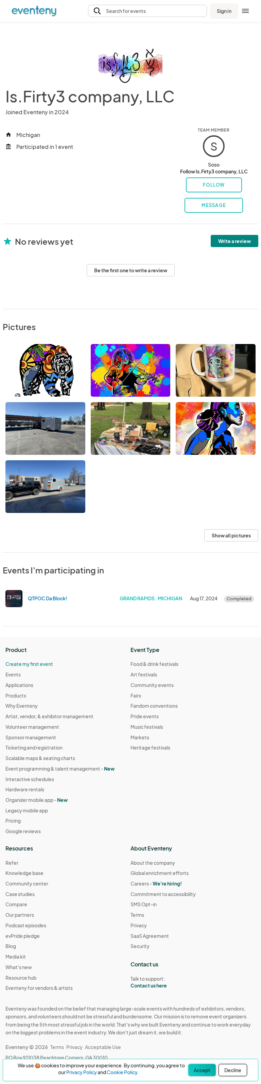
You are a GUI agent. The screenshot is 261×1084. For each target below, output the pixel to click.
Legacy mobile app (26, 810)
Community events (152, 685)
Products (15, 695)
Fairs (135, 695)
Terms (137, 915)
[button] (147, 11)
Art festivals (143, 674)
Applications (19, 685)
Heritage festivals (150, 747)
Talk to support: (148, 982)
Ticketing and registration (34, 747)
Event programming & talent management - (60, 768)
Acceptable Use (103, 1047)
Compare (16, 904)
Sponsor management (30, 737)
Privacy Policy (81, 1072)
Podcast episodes (25, 925)
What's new (18, 967)
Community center (26, 883)
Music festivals (146, 727)
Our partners (19, 915)
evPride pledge (22, 936)
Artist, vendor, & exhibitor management (49, 716)
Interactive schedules (29, 779)
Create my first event (29, 664)
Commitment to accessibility (163, 894)
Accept (202, 1070)
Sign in (224, 11)
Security (140, 946)
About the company (152, 863)
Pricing (13, 821)
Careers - (156, 883)
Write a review (234, 241)
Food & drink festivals (154, 664)
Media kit (15, 956)
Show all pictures (231, 535)
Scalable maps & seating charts (40, 758)
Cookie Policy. (123, 1072)
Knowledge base (24, 873)
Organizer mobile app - (36, 800)
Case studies (20, 894)
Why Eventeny (21, 706)
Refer (11, 863)
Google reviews (23, 831)
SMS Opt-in (143, 904)
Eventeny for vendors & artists (39, 988)
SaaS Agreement (149, 936)
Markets (139, 737)
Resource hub (20, 978)
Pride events (144, 716)
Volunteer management (32, 727)
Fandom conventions (154, 706)
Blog (10, 946)
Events (13, 674)
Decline (232, 1070)
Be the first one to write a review (130, 270)
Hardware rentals (24, 789)
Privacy (138, 925)
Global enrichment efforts (159, 873)
